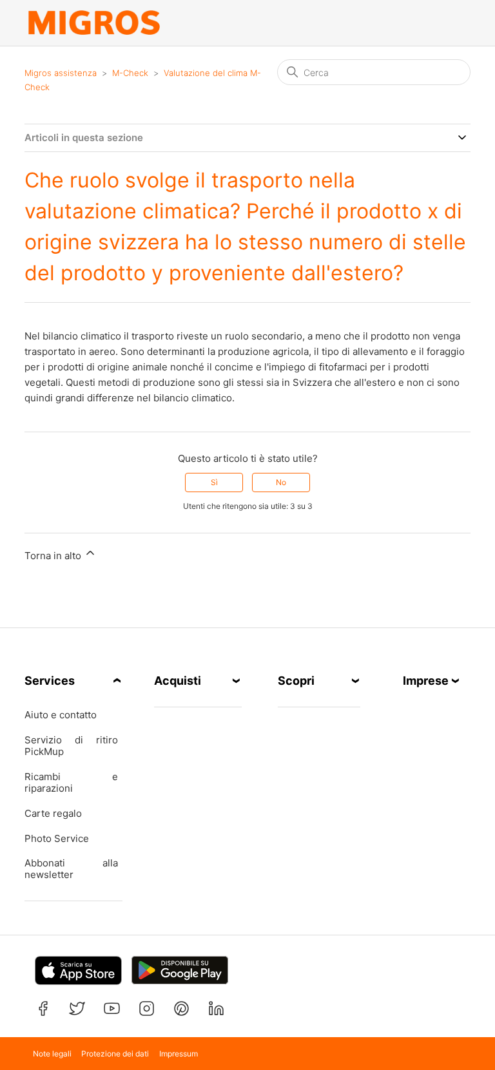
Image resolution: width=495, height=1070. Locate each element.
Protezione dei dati (115, 1053)
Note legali (52, 1053)
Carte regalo (53, 813)
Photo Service (56, 839)
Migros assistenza (60, 73)
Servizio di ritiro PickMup (70, 746)
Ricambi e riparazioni (70, 782)
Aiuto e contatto (60, 715)
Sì (214, 482)
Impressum (178, 1053)
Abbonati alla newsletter (70, 869)
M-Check (130, 73)
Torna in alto (54, 555)
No (281, 482)
